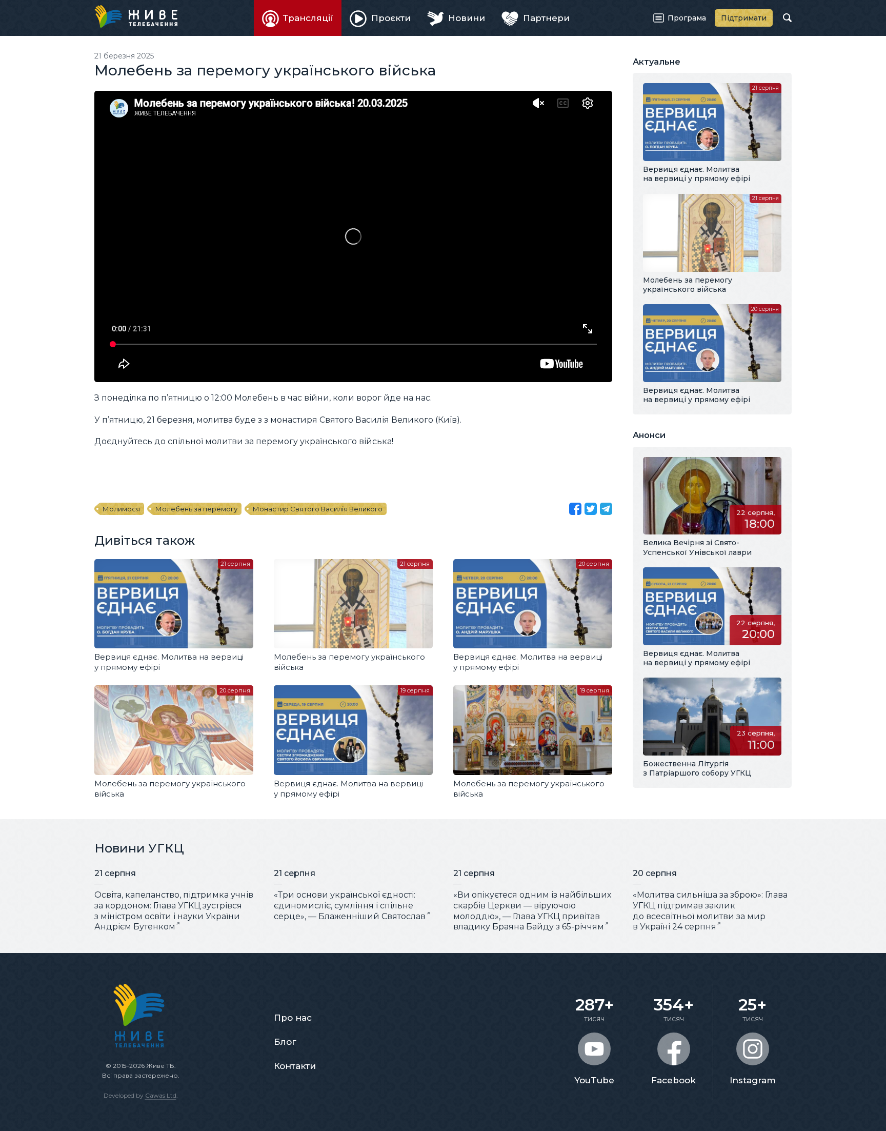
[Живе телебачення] (135, 16)
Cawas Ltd (160, 1095)
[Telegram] (606, 509)
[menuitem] (298, 18)
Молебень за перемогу (196, 509)
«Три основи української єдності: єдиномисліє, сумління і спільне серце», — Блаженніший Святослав (350, 905)
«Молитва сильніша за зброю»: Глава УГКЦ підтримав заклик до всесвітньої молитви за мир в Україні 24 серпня (710, 910)
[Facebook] (575, 509)
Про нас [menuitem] (293, 1018)
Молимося (121, 509)
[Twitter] (591, 509)
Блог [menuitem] (285, 1042)
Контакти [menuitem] (295, 1066)
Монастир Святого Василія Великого (317, 509)
